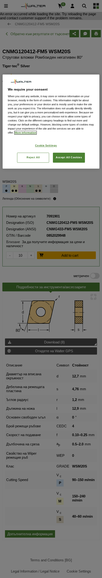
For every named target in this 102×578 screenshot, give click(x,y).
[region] (51, 121)
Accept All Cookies (69, 157)
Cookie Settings (46, 145)
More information (25, 132)
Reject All (33, 157)
